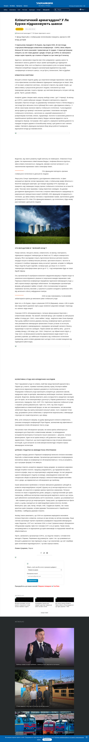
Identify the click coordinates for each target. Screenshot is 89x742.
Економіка (12, 10)
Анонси (26, 6)
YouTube (56, 586)
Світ (19, 10)
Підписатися (33, 580)
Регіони (24, 10)
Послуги (6, 6)
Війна (5, 10)
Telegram (41, 586)
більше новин (44, 612)
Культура (32, 10)
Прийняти (47, 739)
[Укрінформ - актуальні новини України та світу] (44, 3)
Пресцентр (19, 6)
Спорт (39, 10)
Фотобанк (12, 6)
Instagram (48, 586)
